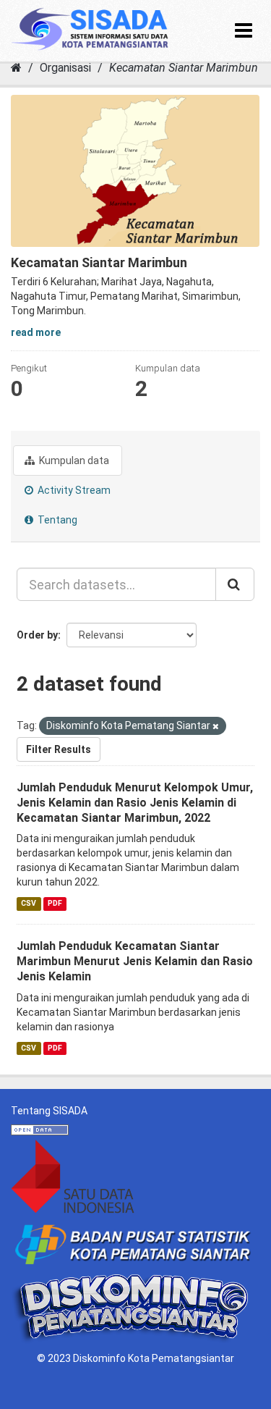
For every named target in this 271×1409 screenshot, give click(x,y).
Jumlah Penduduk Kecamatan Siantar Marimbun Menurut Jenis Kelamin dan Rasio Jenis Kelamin (135, 961)
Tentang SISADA (49, 1110)
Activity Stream (73, 490)
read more (36, 332)
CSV (28, 903)
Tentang (56, 520)
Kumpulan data (73, 460)
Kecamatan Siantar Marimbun (183, 68)
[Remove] (215, 726)
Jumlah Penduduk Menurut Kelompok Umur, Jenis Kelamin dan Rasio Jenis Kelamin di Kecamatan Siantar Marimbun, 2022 (135, 803)
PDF (55, 903)
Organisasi (65, 68)
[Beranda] (16, 68)
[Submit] (234, 584)
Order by (37, 635)
